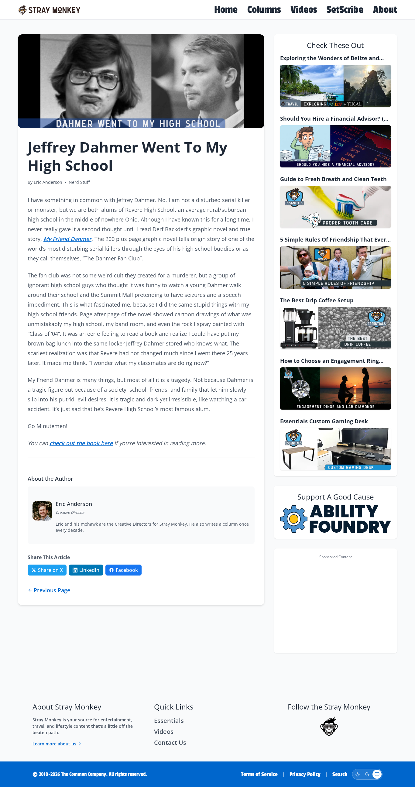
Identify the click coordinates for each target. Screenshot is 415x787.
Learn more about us (54, 744)
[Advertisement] (335, 604)
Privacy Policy (305, 774)
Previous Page (52, 590)
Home (226, 10)
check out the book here (81, 443)
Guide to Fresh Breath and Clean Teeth (333, 179)
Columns (264, 10)
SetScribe (345, 10)
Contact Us (170, 742)
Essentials (169, 721)
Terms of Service (259, 774)
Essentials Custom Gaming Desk (324, 421)
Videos (303, 10)
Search (339, 774)
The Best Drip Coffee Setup (316, 300)
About (385, 10)
